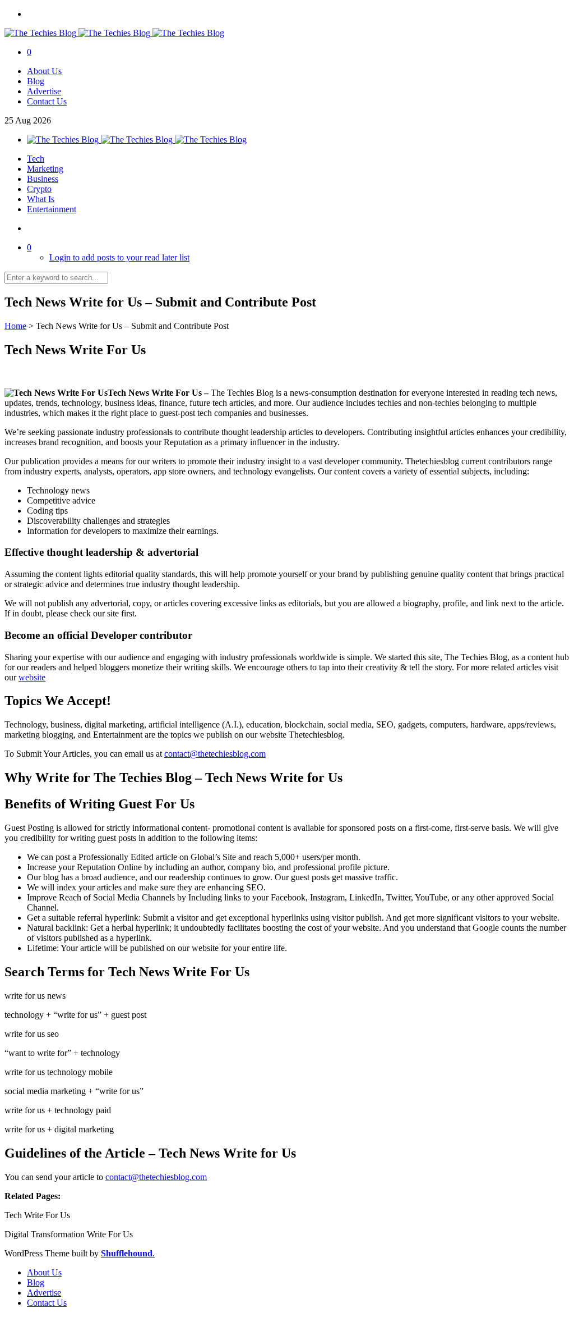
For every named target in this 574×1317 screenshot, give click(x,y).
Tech (35, 158)
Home (15, 326)
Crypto (39, 189)
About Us (44, 71)
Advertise (44, 91)
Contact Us (47, 101)
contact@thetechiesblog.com (215, 753)
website (31, 677)
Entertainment (51, 209)
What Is (40, 199)
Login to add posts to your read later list (119, 257)
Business (42, 179)
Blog (35, 81)
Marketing (45, 168)
